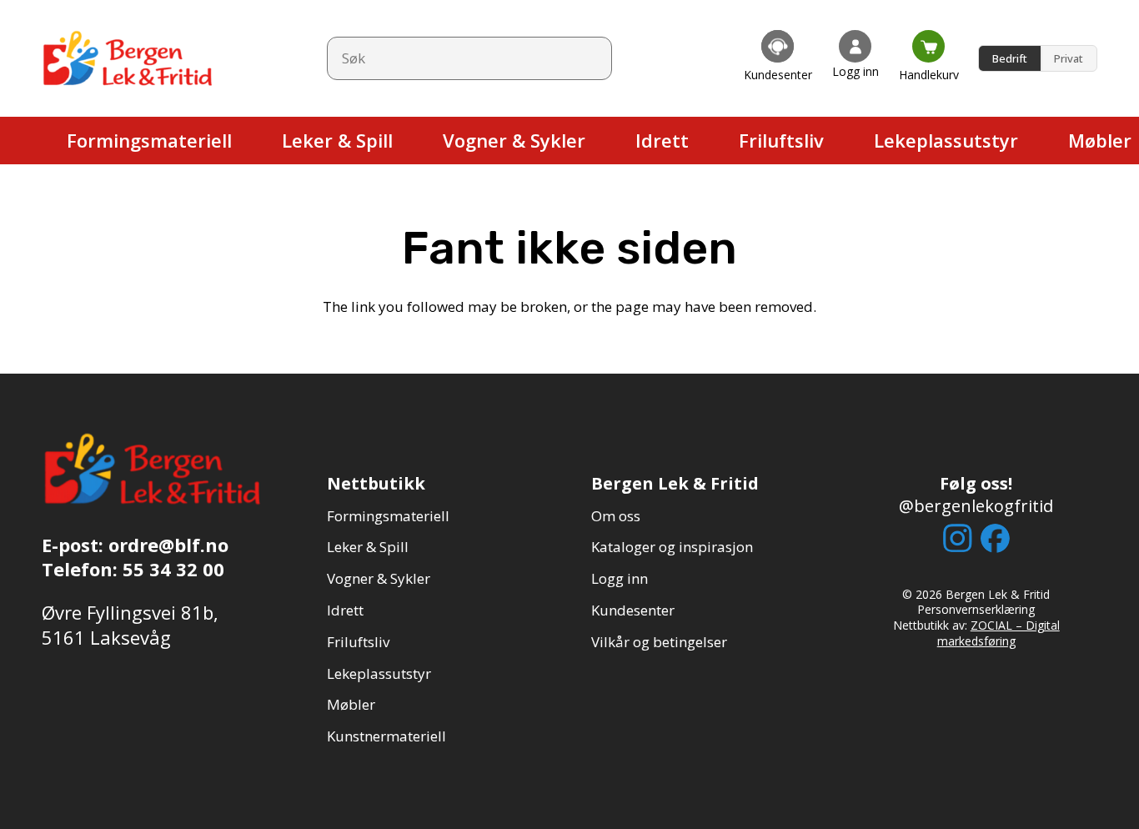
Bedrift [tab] (1009, 58)
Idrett (345, 610)
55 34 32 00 (173, 568)
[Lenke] (778, 58)
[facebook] (995, 538)
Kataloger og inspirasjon (672, 546)
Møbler (351, 704)
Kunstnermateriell (386, 736)
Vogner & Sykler (378, 578)
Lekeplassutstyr (379, 673)
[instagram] (957, 538)
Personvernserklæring (976, 609)
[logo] (129, 58)
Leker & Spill (368, 546)
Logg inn (619, 578)
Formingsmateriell (388, 515)
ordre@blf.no (168, 544)
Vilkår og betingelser (659, 641)
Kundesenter (633, 610)
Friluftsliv (358, 641)
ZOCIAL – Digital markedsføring (998, 633)
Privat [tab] (1068, 58)
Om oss (615, 515)
